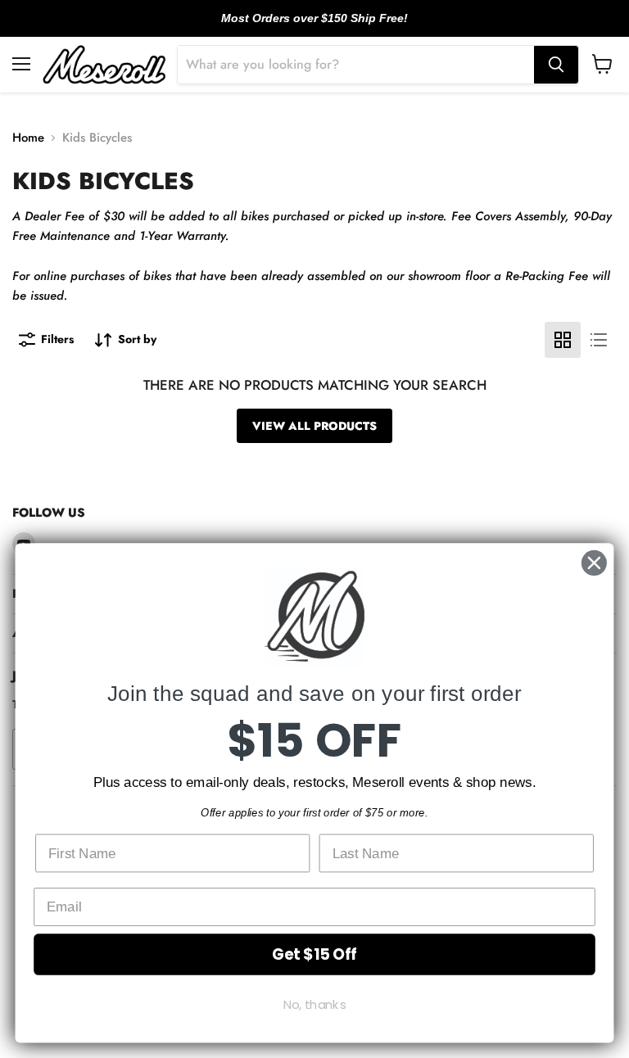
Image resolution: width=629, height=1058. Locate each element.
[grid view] (563, 340)
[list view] (599, 340)
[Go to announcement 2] (314, 27)
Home (28, 138)
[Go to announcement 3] (327, 27)
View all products (314, 426)
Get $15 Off (314, 954)
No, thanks (314, 1005)
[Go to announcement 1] (301, 27)
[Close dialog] (594, 562)
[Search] (556, 65)
